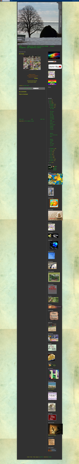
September (52, 148)
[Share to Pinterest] (37, 88)
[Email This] (33, 88)
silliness (52, 117)
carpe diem (26, 85)
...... (51, 130)
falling (51, 127)
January (52, 160)
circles (51, 145)
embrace (51, 133)
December (52, 104)
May (51, 154)
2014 (50, 101)
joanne (55, 166)
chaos (51, 142)
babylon (51, 123)
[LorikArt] (54, 207)
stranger (51, 140)
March (51, 157)
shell (51, 136)
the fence (52, 111)
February (52, 159)
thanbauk (51, 126)
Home (32, 119)
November (52, 105)
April (51, 156)
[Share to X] (35, 88)
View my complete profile (55, 169)
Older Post (42, 119)
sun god (51, 114)
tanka (51, 120)
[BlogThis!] (34, 88)
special (51, 139)
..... (51, 110)
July (51, 151)
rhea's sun (52, 121)
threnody (51, 129)
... (50, 137)
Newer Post (21, 119)
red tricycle (52, 124)
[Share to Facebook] (36, 88)
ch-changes (52, 118)
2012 (50, 162)
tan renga (52, 108)
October (52, 107)
